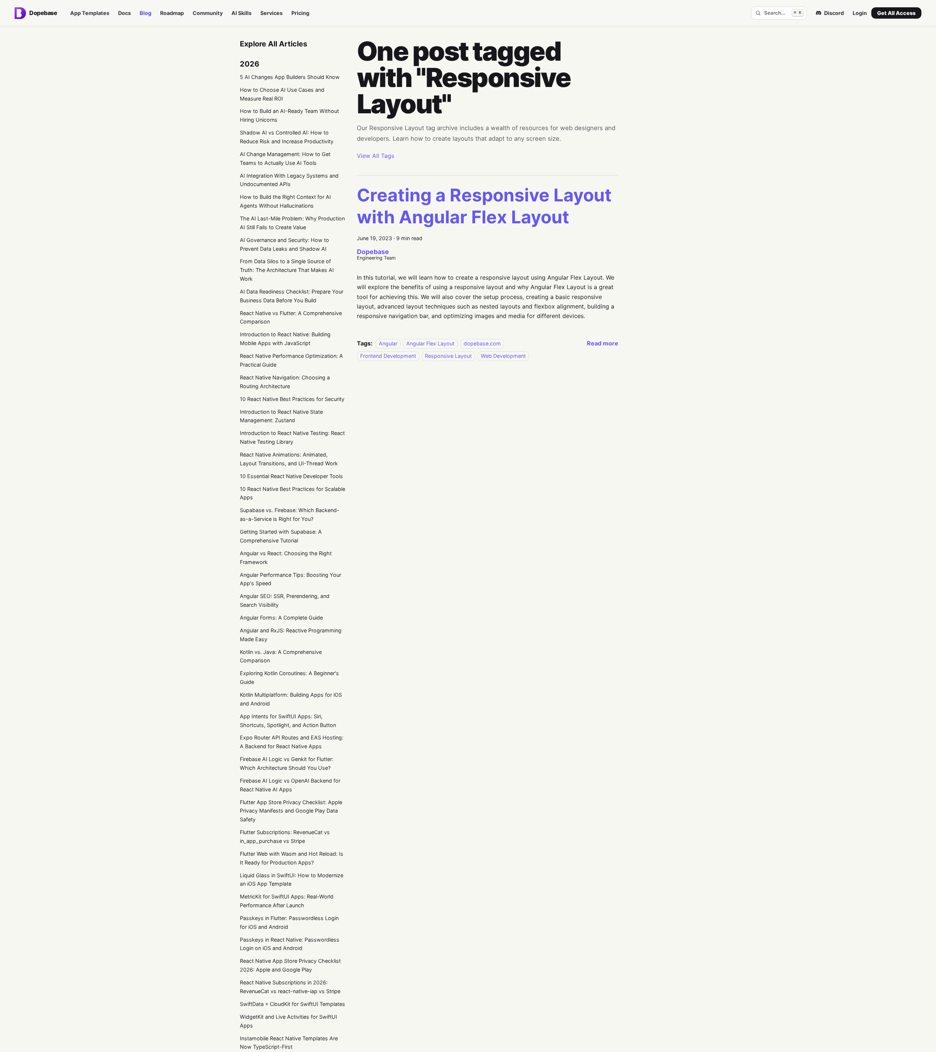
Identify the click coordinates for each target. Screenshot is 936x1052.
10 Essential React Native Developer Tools (291, 476)
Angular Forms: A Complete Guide (281, 617)
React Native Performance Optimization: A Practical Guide (291, 360)
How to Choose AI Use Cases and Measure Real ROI (282, 94)
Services (271, 13)
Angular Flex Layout (430, 343)
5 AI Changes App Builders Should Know (290, 77)
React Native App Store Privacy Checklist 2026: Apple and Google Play (290, 965)
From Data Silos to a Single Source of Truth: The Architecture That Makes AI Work (287, 270)
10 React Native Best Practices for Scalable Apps (292, 493)
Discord (834, 13)
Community (208, 13)
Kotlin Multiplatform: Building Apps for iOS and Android (291, 699)
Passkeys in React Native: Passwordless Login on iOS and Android (289, 943)
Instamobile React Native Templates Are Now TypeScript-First (289, 1042)
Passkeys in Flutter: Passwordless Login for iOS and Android (289, 922)
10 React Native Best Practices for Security (292, 399)
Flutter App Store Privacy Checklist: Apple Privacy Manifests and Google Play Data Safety (291, 811)
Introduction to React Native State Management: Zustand (281, 416)
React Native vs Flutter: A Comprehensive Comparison (291, 317)
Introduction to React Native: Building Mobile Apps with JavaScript (285, 338)
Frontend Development (388, 356)
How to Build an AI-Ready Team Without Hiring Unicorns (289, 115)
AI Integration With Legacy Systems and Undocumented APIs (289, 180)
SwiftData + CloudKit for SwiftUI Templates (292, 1004)
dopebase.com (482, 343)
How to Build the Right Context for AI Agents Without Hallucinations (285, 201)
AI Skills (241, 13)
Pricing (300, 13)
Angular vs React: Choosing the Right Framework (286, 557)
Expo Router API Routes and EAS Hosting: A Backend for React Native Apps (291, 741)
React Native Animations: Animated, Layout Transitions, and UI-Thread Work (289, 458)
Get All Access (896, 13)
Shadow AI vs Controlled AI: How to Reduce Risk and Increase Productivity (286, 136)
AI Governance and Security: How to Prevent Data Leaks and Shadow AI (284, 244)
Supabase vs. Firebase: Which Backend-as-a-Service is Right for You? (289, 514)
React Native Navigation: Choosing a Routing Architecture (285, 381)
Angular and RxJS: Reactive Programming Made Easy (290, 634)
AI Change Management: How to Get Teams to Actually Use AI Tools (285, 158)
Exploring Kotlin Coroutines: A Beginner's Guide (289, 677)
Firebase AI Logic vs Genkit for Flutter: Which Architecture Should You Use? (286, 763)
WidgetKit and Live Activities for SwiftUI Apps (288, 1021)
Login (860, 13)
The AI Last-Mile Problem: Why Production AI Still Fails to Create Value (292, 222)
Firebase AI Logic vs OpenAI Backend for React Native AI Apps (290, 784)
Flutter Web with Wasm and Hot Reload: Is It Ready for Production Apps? (291, 858)
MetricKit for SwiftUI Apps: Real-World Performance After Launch (286, 900)
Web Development (503, 356)
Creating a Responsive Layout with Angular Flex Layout (484, 206)
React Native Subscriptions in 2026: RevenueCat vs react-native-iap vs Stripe (290, 986)
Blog (145, 13)
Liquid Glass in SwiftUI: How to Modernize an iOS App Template (291, 879)
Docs (124, 13)
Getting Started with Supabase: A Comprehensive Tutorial (281, 536)
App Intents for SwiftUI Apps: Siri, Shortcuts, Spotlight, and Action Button (288, 720)
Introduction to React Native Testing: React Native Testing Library (292, 437)
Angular (388, 343)
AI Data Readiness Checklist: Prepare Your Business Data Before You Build (291, 295)
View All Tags (375, 155)
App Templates (89, 13)
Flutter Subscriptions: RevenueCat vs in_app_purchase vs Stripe (285, 836)
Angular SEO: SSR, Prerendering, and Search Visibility (284, 600)
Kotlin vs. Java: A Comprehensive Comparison (281, 656)
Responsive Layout (448, 356)
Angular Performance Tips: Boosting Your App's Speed (290, 579)
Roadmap (172, 13)
